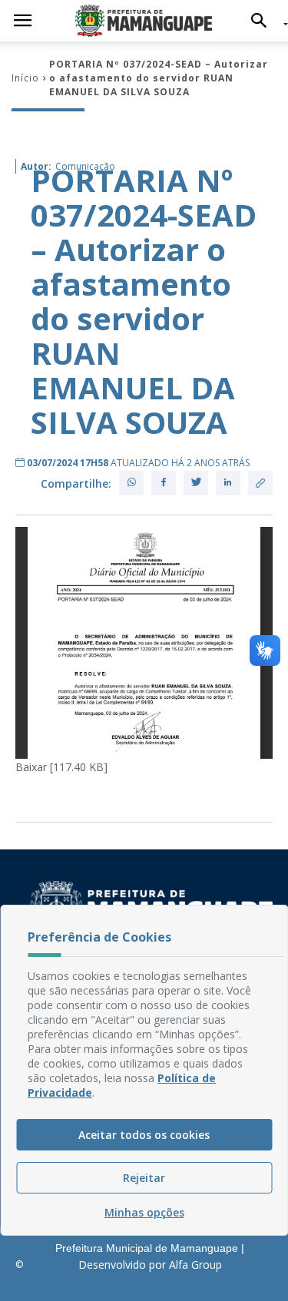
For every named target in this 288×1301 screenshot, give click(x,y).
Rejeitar (144, 1177)
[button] (263, 20)
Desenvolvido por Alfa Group (150, 1264)
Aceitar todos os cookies (144, 1134)
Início (25, 77)
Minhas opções (144, 1212)
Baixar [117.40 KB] (61, 767)
